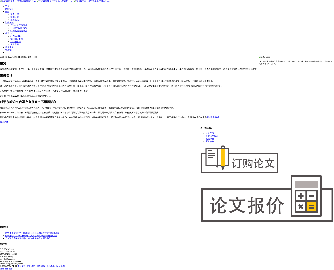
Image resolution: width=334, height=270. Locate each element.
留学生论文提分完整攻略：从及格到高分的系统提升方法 (31, 236)
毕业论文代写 (212, 136)
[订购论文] (239, 173)
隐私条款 (51, 266)
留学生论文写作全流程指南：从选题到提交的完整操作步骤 (32, 233)
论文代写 (210, 133)
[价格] (267, 222)
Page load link (6, 269)
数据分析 (210, 139)
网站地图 (60, 266)
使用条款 (31, 266)
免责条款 (21, 266)
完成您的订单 (213, 117)
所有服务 (210, 141)
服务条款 (41, 266)
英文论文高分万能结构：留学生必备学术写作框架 (28, 238)
